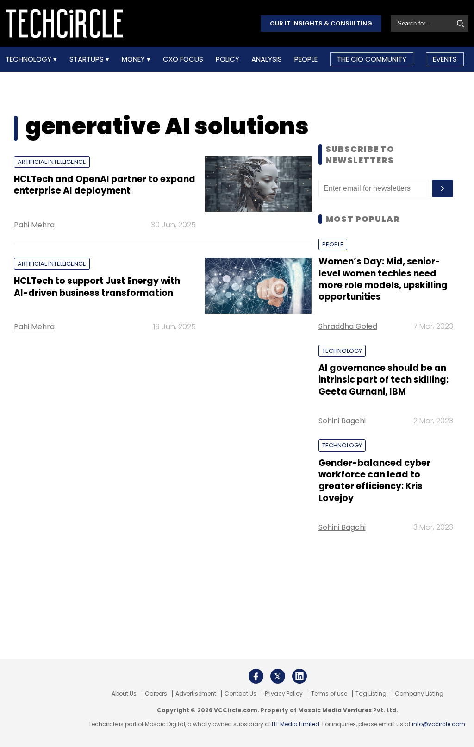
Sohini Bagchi (342, 420)
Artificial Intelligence (52, 161)
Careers (156, 693)
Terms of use (329, 693)
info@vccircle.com (438, 724)
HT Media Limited (295, 724)
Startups (87, 59)
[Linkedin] (299, 676)
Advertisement (195, 693)
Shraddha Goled (347, 326)
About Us (124, 693)
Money (134, 59)
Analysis (266, 59)
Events (445, 59)
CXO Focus (183, 59)
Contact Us (240, 693)
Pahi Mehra (34, 225)
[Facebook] (256, 676)
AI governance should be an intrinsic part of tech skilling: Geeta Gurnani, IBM (383, 380)
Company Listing (419, 693)
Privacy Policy (284, 693)
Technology (29, 59)
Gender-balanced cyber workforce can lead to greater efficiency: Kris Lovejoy (374, 480)
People (306, 59)
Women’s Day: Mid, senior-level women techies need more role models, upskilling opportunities (383, 279)
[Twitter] (277, 676)
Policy (227, 59)
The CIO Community (371, 59)
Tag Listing (371, 693)
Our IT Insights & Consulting (321, 23)
